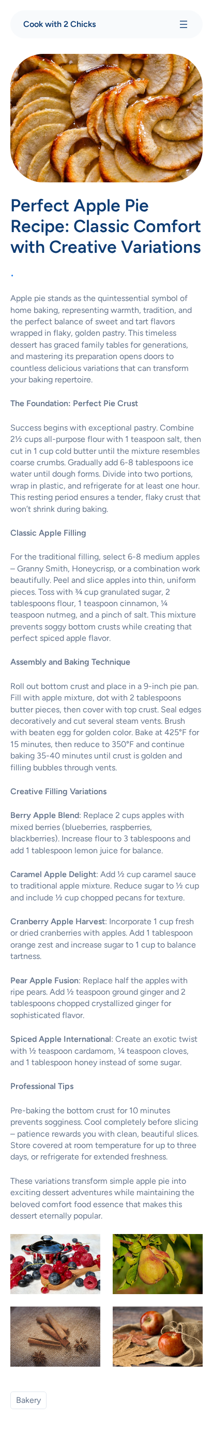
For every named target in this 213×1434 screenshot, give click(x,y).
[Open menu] (183, 24)
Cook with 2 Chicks (59, 24)
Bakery (28, 1400)
